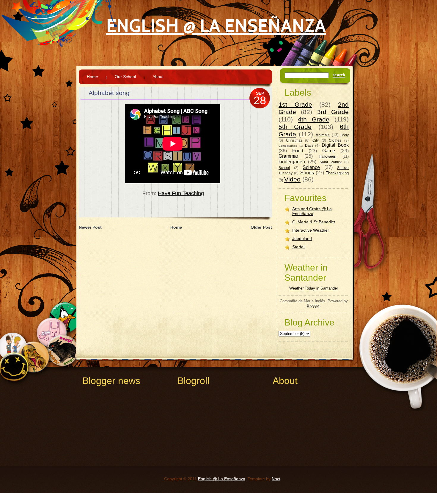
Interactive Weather (310, 230)
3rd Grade (333, 111)
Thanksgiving (337, 173)
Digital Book (335, 145)
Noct (276, 478)
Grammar (288, 156)
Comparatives (288, 145)
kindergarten (292, 161)
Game (328, 150)
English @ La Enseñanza (216, 26)
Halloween (327, 156)
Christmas (294, 140)
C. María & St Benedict (313, 221)
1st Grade (295, 104)
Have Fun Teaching (181, 193)
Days (309, 145)
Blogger (313, 305)
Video (292, 179)
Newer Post (90, 227)
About (158, 76)
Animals (323, 135)
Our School (125, 76)
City (315, 140)
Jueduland (302, 238)
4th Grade (313, 119)
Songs (307, 172)
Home (92, 76)
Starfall (298, 246)
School (284, 168)
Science (311, 167)
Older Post (261, 227)
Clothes (335, 140)
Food (297, 150)
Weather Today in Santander (313, 288)
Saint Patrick (331, 162)
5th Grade (295, 126)
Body (344, 135)
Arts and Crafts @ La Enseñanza (312, 211)
